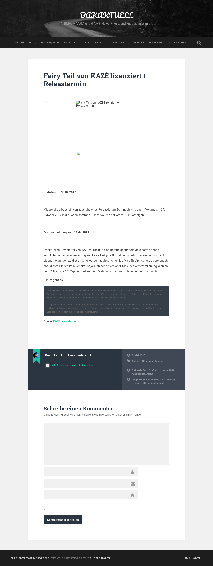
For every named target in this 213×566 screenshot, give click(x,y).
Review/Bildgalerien (56, 42)
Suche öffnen (199, 42)
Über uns (117, 42)
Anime (159, 361)
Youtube (91, 42)
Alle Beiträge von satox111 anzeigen (72, 365)
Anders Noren (100, 558)
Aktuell (21, 42)
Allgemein (147, 361)
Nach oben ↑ (193, 558)
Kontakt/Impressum (149, 42)
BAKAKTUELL (106, 15)
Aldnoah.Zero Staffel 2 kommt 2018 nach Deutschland (153, 372)
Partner (180, 42)
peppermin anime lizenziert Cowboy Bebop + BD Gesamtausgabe (153, 381)
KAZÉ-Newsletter (64, 321)
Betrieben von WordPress (30, 558)
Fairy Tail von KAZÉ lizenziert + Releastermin (95, 79)
